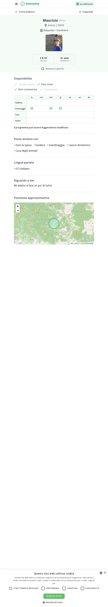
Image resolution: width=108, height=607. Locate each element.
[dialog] (54, 588)
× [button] (105, 573)
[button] (18, 206)
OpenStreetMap (87, 243)
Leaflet (75, 243)
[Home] (29, 3)
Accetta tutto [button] (54, 596)
